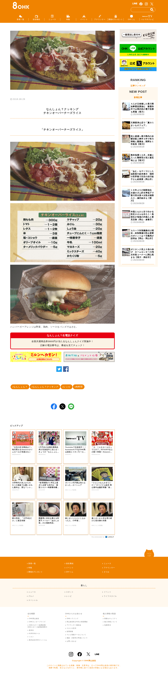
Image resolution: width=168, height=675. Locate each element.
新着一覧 (32, 563)
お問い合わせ (71, 641)
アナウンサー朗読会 (74, 625)
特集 (30, 568)
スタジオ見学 (71, 628)
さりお (106, 572)
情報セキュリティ (110, 618)
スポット (69, 592)
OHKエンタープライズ (37, 622)
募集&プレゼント (35, 572)
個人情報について (110, 622)
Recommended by (98, 537)
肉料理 (79, 387)
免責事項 (107, 625)
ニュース (107, 563)
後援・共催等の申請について (77, 638)
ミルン (31, 637)
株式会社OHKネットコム (38, 640)
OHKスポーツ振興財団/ (37, 626)
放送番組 (69, 563)
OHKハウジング (72, 618)
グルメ (31, 596)
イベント (69, 568)
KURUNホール (34, 633)
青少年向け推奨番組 (77, 622)
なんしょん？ (20, 387)
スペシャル (33, 600)
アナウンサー (109, 568)
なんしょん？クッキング (45, 387)
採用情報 (70, 631)
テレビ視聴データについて (76, 635)
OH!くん (69, 572)
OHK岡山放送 (34, 618)
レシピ (66, 387)
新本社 (31, 630)
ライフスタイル (110, 596)
